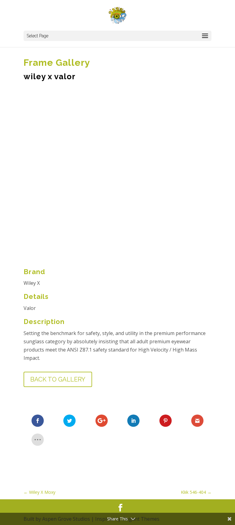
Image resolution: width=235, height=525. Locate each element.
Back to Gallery (57, 379)
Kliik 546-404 (196, 492)
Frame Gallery (57, 62)
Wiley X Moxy (39, 492)
